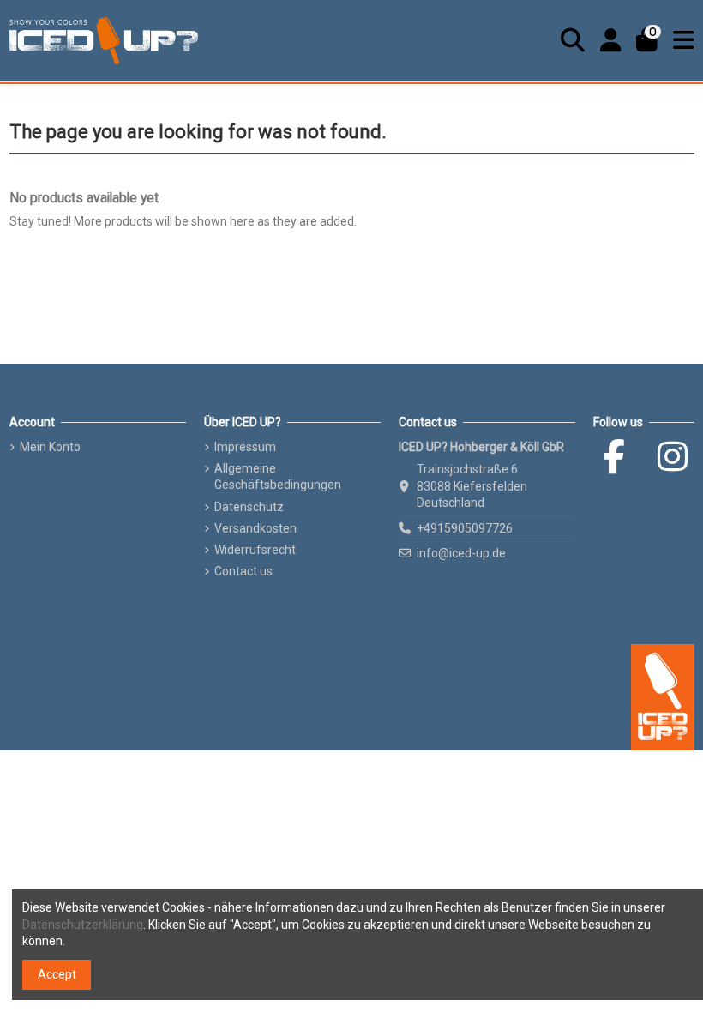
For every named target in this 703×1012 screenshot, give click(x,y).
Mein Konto (50, 447)
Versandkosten (255, 528)
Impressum (245, 447)
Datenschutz (249, 507)
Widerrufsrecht (255, 550)
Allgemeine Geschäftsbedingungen (277, 476)
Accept (57, 974)
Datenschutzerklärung (82, 924)
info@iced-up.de (461, 553)
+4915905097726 (465, 528)
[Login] (610, 40)
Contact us (243, 571)
